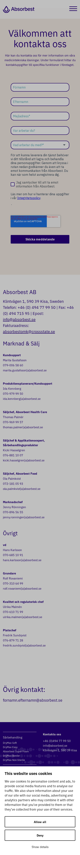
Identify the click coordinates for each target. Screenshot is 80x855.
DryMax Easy (10, 747)
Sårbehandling (12, 737)
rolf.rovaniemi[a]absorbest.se (22, 588)
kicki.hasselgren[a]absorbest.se (23, 460)
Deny (40, 835)
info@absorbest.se (19, 319)
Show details (40, 847)
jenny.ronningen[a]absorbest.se (23, 517)
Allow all (40, 822)
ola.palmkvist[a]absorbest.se (21, 489)
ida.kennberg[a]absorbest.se (22, 399)
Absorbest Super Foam (16, 751)
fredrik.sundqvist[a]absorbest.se (24, 645)
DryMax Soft (10, 743)
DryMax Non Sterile (14, 760)
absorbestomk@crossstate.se (29, 331)
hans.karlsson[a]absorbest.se (22, 560)
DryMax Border (11, 755)
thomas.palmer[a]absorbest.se (23, 427)
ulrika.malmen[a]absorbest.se (22, 617)
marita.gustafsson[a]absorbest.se (25, 370)
